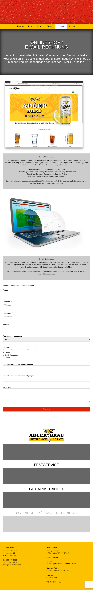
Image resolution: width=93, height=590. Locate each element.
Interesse (6, 347)
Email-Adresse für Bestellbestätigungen (18, 376)
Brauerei (20, 26)
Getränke (61, 26)
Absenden (46, 409)
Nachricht (7, 387)
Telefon (6, 325)
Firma (5, 290)
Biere (30, 26)
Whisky (40, 26)
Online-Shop (10, 353)
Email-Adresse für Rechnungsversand (18, 364)
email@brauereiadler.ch (12, 565)
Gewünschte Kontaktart (12, 336)
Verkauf (50, 26)
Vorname (6, 302)
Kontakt (72, 26)
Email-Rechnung (11, 355)
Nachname (7, 313)
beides (7, 357)
